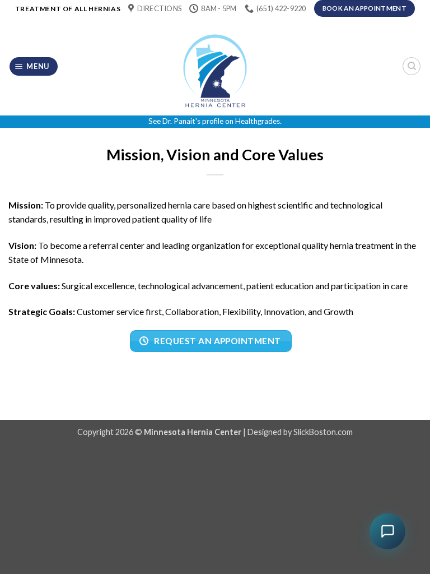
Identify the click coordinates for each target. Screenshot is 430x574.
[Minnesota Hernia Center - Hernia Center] (215, 66)
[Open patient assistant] (387, 531)
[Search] (411, 66)
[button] (34, 66)
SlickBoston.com (323, 432)
